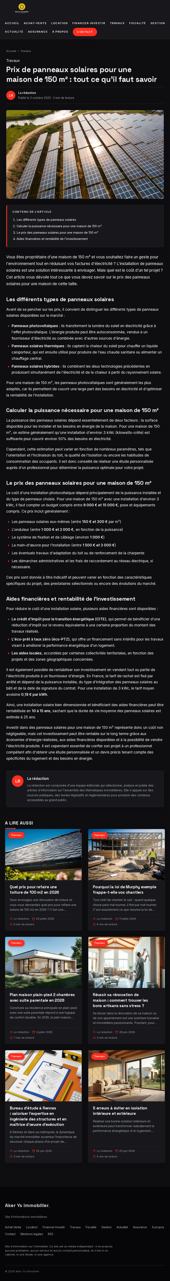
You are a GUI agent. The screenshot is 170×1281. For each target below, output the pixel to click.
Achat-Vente (35, 23)
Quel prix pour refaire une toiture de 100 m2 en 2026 (34, 889)
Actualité (14, 31)
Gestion (158, 23)
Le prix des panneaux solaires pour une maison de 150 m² (57, 232)
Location (59, 23)
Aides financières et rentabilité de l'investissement (52, 238)
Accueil (12, 23)
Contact (85, 31)
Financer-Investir (88, 23)
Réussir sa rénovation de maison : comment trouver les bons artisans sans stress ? (120, 1000)
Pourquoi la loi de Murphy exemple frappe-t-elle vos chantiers (124, 889)
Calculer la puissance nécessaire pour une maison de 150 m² (59, 226)
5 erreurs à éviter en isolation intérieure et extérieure (120, 1111)
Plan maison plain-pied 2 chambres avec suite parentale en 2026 (42, 997)
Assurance (38, 31)
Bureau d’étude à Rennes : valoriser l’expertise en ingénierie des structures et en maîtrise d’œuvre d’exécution (38, 1116)
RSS (50, 1234)
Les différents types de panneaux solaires (46, 219)
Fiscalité (137, 23)
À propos (60, 31)
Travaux (117, 23)
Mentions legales (32, 1234)
